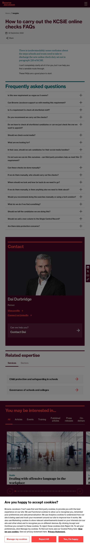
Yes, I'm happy (71, 539)
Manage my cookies (17, 539)
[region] (45, 522)
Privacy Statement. (56, 532)
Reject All (44, 539)
